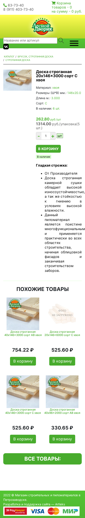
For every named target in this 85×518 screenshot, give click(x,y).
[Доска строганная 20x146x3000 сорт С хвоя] (17, 80)
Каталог (9, 56)
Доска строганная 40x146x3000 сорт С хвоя (23, 411)
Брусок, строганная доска (35, 56)
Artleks (60, 504)
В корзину (48, 149)
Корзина (64, 3)
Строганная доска (17, 60)
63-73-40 (16, 5)
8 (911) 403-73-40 (18, 9)
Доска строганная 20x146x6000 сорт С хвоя (62, 333)
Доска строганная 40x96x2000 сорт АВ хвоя (62, 411)
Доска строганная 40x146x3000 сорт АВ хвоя (23, 333)
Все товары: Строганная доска (42, 460)
